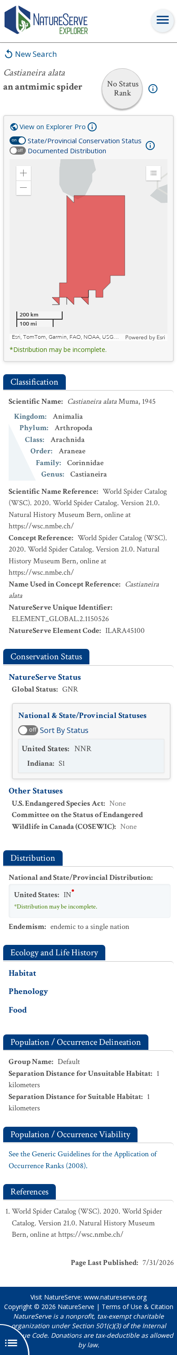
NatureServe (76, 1306)
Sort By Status (64, 730)
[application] (88, 250)
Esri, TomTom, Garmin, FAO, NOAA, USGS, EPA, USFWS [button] (67, 337)
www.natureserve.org (115, 1297)
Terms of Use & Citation (137, 1306)
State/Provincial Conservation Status (85, 140)
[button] (23, 173)
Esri (161, 337)
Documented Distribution (67, 150)
